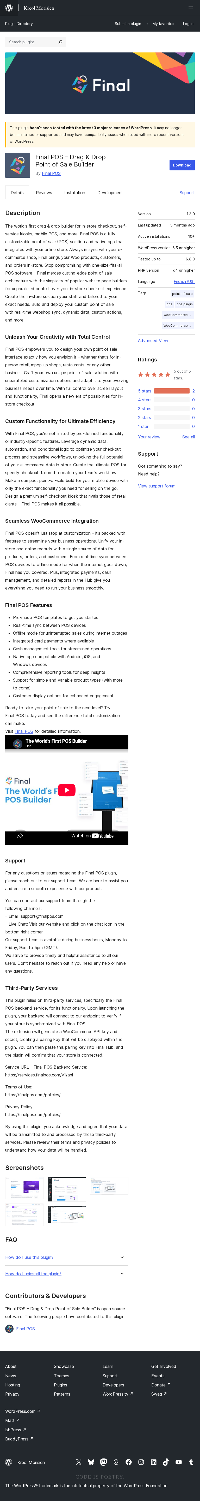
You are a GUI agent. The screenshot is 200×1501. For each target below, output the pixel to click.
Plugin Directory (19, 23)
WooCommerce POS (179, 325)
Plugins (60, 1384)
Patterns (62, 1394)
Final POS (51, 173)
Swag (159, 1394)
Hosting (12, 1384)
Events (158, 1375)
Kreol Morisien (31, 1462)
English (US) (184, 281)
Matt (12, 1420)
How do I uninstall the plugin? (33, 1273)
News (10, 1375)
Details (17, 192)
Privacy (12, 1394)
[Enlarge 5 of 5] (121, 1184)
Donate (161, 1384)
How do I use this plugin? (29, 1257)
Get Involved (163, 1366)
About (11, 1366)
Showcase (64, 1366)
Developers (113, 1384)
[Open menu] (191, 8)
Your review (149, 436)
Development (110, 192)
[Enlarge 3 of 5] (79, 1184)
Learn (108, 1366)
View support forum (157, 486)
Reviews (44, 192)
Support (187, 192)
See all (188, 436)
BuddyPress (19, 1439)
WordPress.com (23, 1411)
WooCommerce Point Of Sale (179, 315)
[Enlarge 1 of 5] (36, 1184)
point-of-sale (182, 294)
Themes (61, 1375)
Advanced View (153, 340)
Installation (74, 192)
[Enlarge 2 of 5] (36, 1210)
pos (169, 304)
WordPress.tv (118, 1394)
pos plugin (185, 304)
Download (182, 165)
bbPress (15, 1429)
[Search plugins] (60, 42)
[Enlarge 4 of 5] (79, 1213)
